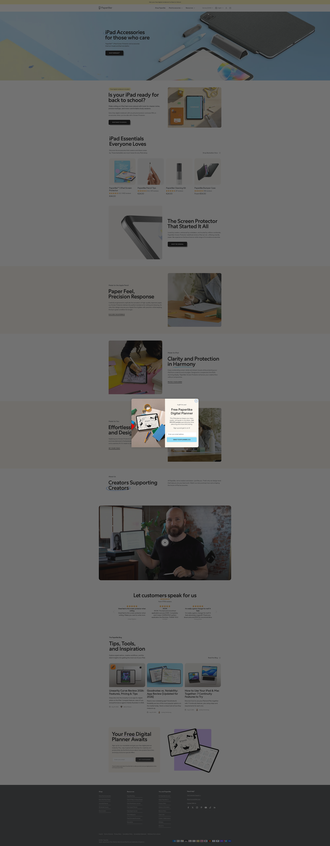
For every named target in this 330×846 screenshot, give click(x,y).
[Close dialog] (196, 400)
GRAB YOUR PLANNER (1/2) (181, 440)
